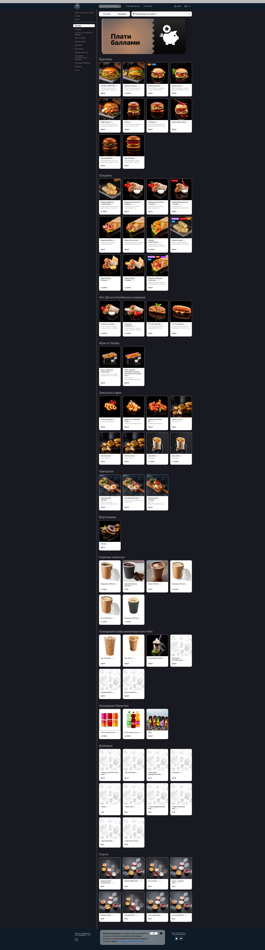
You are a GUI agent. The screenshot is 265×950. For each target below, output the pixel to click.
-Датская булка (130, 772)
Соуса (77, 70)
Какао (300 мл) (153, 584)
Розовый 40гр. (129, 915)
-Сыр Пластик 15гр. (131, 841)
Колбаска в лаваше (107, 324)
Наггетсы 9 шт (129, 456)
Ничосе (127, 122)
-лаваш (103, 807)
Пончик (103, 544)
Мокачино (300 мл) (131, 618)
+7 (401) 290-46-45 (132, 6)
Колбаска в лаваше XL (128, 325)
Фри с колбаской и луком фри (107, 371)
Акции (77, 19)
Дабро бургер (106, 122)
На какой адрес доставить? (145, 14)
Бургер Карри (129, 158)
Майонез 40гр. (106, 915)
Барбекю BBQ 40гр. (131, 881)
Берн (150, 732)
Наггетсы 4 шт (177, 419)
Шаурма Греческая (131, 240)
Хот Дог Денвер (178, 324)
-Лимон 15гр (128, 807)
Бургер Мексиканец (179, 122)
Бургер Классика (154, 86)
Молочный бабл (130, 692)
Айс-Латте (128, 658)
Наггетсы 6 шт (106, 456)
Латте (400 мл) (106, 618)
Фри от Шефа (80, 38)
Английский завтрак (131, 498)
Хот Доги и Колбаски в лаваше (84, 34)
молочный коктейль (155, 658)
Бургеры (78, 26)
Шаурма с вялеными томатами (155, 279)
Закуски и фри (80, 41)
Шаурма (78, 29)
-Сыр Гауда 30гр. (107, 841)
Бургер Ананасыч (130, 86)
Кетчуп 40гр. (152, 881)
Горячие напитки (81, 52)
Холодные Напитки (82, 63)
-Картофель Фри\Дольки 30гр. (154, 773)
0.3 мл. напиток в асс (108, 732)
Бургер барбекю (106, 158)
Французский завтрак (153, 499)
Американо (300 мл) (108, 584)
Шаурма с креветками (153, 241)
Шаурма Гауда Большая (106, 279)
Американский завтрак (106, 499)
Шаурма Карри (177, 240)
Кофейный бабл (106, 692)
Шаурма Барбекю (107, 240)
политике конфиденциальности (130, 941)
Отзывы (78, 16)
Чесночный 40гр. (178, 915)
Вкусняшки (79, 49)
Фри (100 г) (152, 456)
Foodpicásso (82, 935)
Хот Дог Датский (154, 324)
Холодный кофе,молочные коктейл (81, 58)
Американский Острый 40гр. (106, 882)
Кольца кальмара (107, 419)
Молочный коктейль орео (177, 659)
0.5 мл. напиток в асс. (131, 732)
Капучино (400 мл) (178, 584)
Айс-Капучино (106, 658)
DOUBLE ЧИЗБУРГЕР (108, 86)
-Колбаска (176, 772)
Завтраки (78, 45)
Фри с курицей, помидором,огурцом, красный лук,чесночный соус (132, 372)
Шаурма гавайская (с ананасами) (107, 203)
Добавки (78, 67)
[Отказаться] (161, 933)
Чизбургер (152, 122)
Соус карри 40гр (154, 915)
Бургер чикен (176, 86)
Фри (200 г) (176, 456)
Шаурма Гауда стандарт (129, 279)
